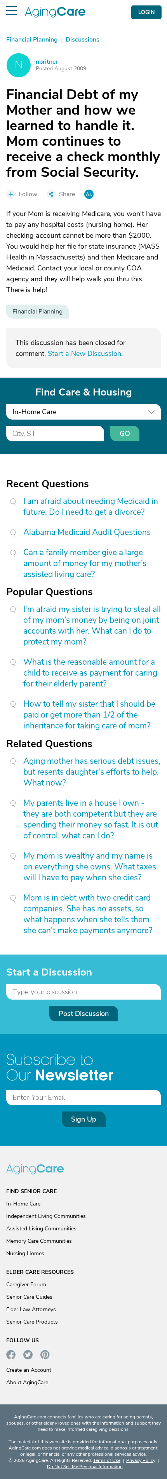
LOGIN (146, 12)
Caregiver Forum (26, 1284)
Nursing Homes (25, 1253)
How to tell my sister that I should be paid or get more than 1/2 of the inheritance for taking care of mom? (89, 715)
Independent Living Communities (46, 1216)
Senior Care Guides (29, 1297)
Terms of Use (106, 1460)
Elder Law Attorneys (31, 1309)
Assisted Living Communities (41, 1228)
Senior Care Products (32, 1322)
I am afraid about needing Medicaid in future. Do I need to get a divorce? (90, 506)
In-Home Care (23, 1203)
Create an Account (28, 1370)
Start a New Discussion (84, 353)
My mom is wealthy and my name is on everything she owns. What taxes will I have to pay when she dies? (89, 866)
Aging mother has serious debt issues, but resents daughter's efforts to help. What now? (91, 772)
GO (125, 433)
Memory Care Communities (39, 1241)
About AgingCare (27, 1382)
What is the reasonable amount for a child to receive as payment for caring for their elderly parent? (90, 673)
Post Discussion (84, 1013)
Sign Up (83, 1119)
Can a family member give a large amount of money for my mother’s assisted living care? (84, 563)
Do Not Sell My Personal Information (85, 1466)
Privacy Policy (140, 1460)
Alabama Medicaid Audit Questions (87, 532)
